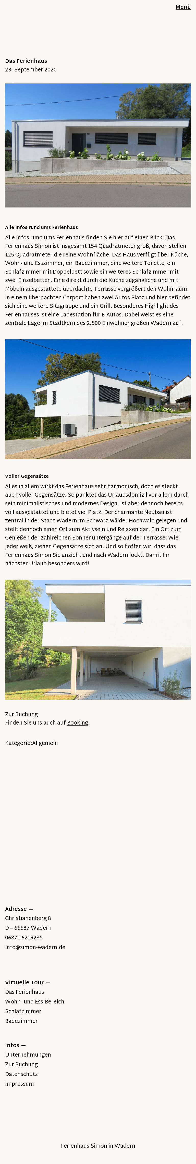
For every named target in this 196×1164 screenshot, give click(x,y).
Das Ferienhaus (24, 992)
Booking (77, 723)
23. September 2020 (31, 70)
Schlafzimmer (23, 1012)
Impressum (19, 1084)
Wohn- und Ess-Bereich (34, 1002)
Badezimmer (21, 1021)
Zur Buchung (21, 715)
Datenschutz (21, 1075)
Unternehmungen (28, 1055)
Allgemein (45, 744)
